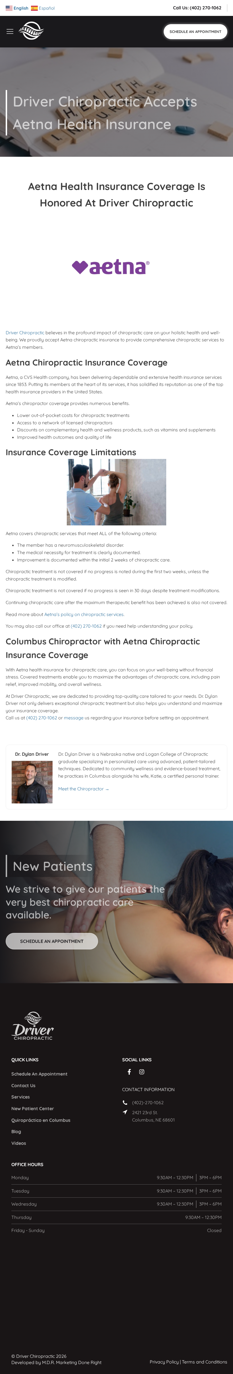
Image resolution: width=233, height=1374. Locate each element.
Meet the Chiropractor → (83, 789)
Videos (18, 1143)
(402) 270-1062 (86, 626)
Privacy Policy (164, 1362)
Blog (16, 1131)
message (74, 718)
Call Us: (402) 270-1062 (197, 8)
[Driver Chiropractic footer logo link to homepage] (30, 1027)
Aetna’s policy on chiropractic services (84, 614)
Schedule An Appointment (39, 1074)
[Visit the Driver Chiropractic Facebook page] (129, 1072)
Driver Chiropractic (25, 332)
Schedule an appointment (52, 941)
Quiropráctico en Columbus (40, 1120)
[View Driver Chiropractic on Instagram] (142, 1072)
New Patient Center (32, 1108)
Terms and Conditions (204, 1362)
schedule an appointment (195, 31)
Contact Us (23, 1085)
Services (20, 1097)
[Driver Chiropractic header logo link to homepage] (35, 32)
